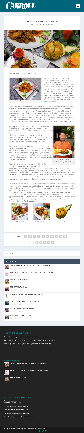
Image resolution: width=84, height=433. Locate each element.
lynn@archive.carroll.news (19, 406)
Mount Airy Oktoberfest (22, 308)
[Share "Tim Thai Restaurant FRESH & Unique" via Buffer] (52, 236)
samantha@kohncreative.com (23, 417)
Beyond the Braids (19, 280)
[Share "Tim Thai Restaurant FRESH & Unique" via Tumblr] (39, 236)
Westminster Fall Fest (21, 316)
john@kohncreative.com (21, 413)
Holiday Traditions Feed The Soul (26, 294)
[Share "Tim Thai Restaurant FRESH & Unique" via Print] (65, 236)
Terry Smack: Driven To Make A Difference (30, 265)
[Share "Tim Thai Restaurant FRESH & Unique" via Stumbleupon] (56, 236)
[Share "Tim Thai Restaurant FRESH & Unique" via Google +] (34, 236)
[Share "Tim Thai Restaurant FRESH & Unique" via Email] (61, 236)
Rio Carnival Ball (18, 287)
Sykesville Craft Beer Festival (25, 301)
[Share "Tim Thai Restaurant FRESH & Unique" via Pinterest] (43, 236)
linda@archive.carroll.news (19, 410)
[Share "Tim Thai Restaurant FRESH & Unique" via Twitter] (30, 236)
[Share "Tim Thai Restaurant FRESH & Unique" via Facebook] (26, 236)
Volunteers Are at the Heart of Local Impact (32, 273)
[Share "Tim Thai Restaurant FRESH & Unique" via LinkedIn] (47, 236)
